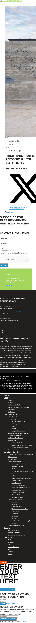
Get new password (8, 619)
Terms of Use (15, 380)
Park (11, 212)
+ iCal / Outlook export (16, 209)
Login (3, 603)
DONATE (3, 562)
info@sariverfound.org (11, 320)
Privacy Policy (5, 380)
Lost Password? (12, 603)
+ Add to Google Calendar (18, 207)
